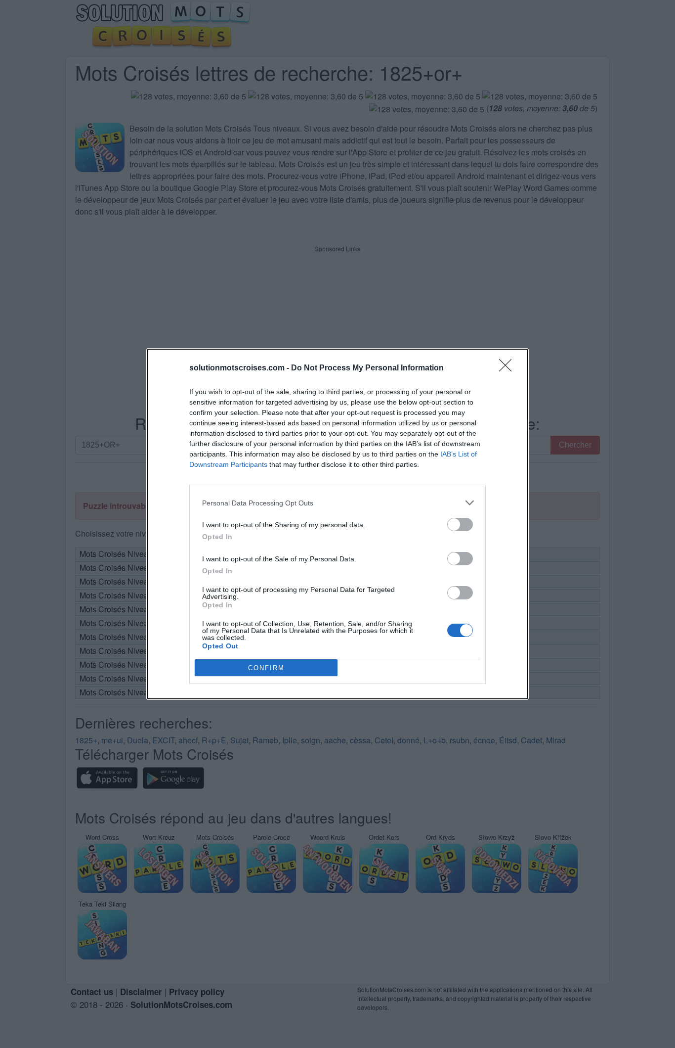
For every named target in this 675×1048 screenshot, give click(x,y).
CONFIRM (266, 668)
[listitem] (337, 503)
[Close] (508, 368)
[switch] (460, 524)
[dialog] (337, 524)
